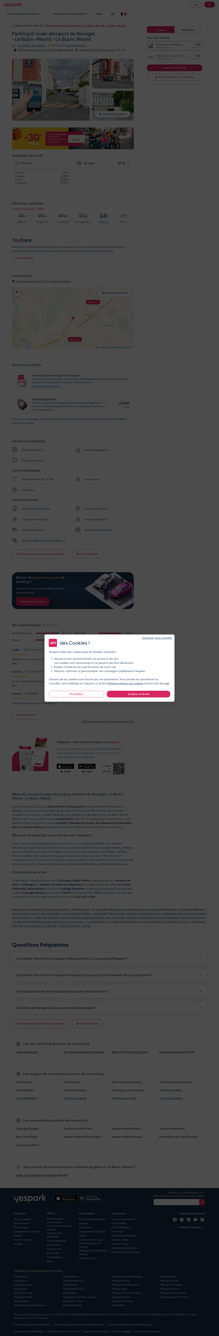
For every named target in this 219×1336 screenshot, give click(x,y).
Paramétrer (76, 694)
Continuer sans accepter (157, 637)
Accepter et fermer (139, 694)
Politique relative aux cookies (125, 683)
